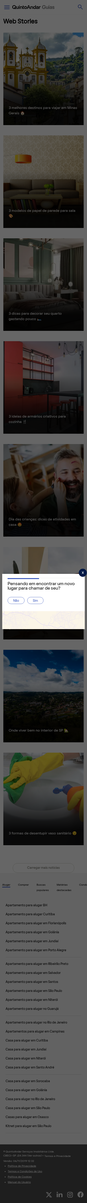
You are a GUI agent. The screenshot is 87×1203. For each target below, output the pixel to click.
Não (16, 600)
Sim (35, 600)
